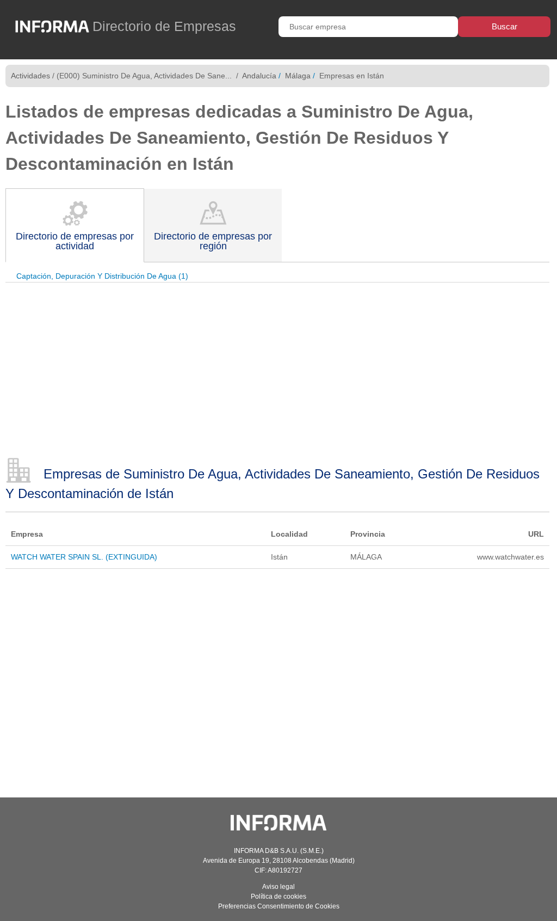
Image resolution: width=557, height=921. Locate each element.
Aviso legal (278, 887)
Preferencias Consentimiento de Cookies (278, 906)
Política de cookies (278, 896)
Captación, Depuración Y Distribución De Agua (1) (102, 276)
